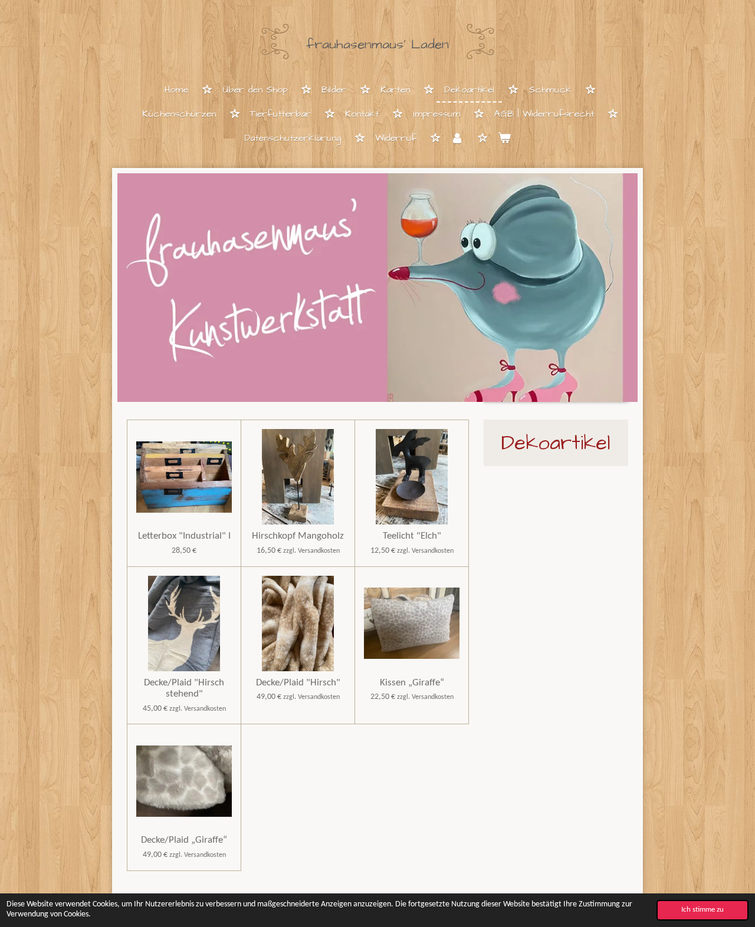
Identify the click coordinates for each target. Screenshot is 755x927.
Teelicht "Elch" (412, 536)
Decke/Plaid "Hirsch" (298, 683)
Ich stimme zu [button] (702, 909)
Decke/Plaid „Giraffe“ (184, 840)
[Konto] (457, 139)
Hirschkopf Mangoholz (298, 536)
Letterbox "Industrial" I (184, 536)
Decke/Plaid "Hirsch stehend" (184, 689)
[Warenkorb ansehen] (504, 139)
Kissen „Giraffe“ (412, 683)
